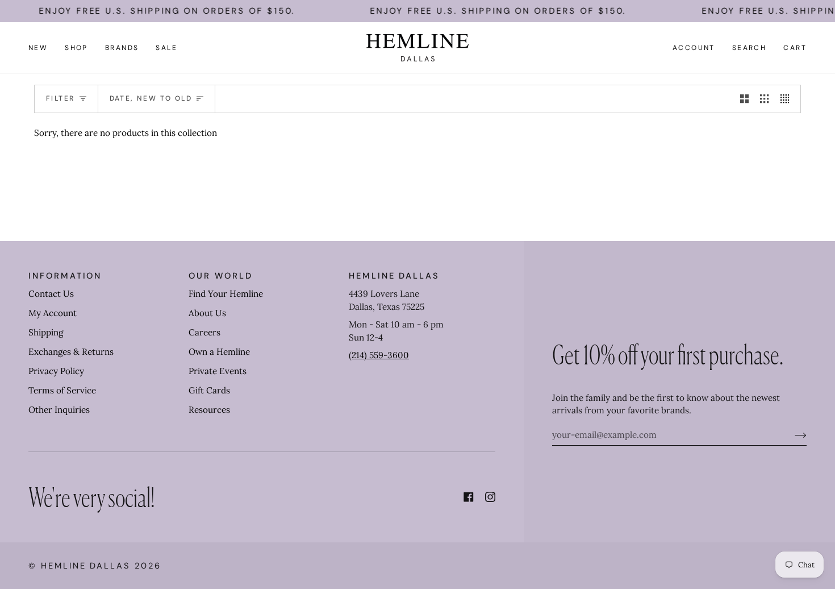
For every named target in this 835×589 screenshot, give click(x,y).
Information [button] (65, 275)
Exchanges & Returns (71, 351)
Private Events (218, 371)
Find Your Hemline (226, 293)
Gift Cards (209, 390)
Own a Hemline (219, 351)
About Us (207, 313)
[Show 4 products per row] (787, 99)
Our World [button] (220, 275)
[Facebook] (469, 497)
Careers (204, 332)
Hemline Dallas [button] (394, 275)
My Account (52, 313)
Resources (209, 409)
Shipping (45, 332)
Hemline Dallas (86, 565)
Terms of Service (62, 390)
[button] (76, 47)
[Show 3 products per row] (764, 99)
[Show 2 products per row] (744, 99)
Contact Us (51, 293)
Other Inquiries (59, 409)
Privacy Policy (56, 371)
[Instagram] (490, 497)
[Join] (791, 435)
